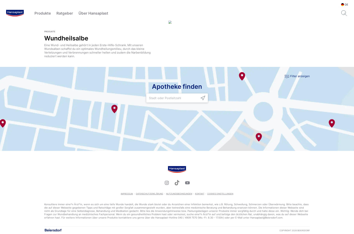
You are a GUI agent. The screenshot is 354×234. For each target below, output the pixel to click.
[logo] (15, 13)
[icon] (203, 98)
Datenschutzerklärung (149, 193)
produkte (49, 31)
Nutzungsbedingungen (179, 193)
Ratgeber (64, 13)
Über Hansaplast (93, 13)
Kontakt (199, 193)
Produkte (42, 13)
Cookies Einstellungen (220, 193)
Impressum (127, 193)
